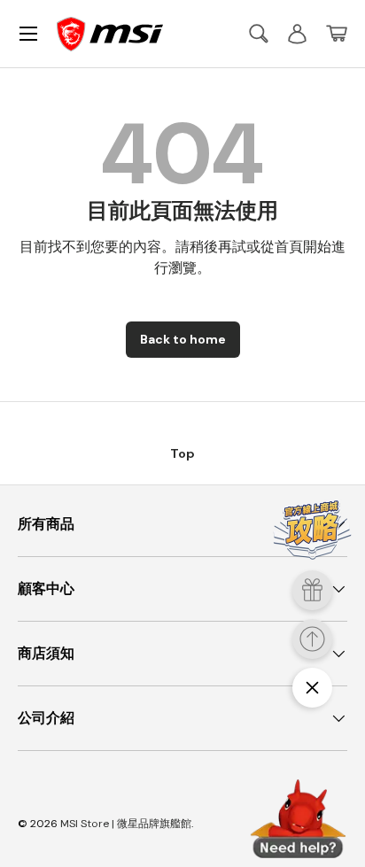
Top (182, 453)
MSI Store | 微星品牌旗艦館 (125, 824)
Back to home (183, 339)
